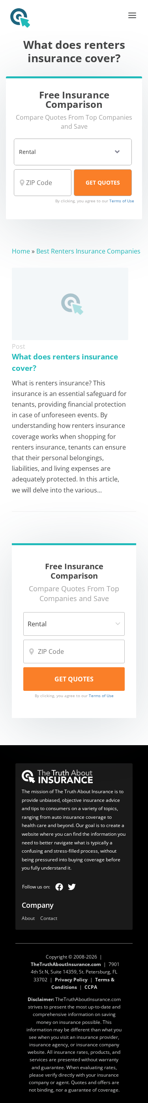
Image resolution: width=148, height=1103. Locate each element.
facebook (59, 887)
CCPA (90, 987)
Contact (48, 919)
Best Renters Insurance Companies (88, 251)
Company (38, 905)
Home (21, 251)
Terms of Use (121, 201)
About (28, 919)
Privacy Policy (71, 979)
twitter (71, 887)
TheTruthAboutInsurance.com (66, 964)
